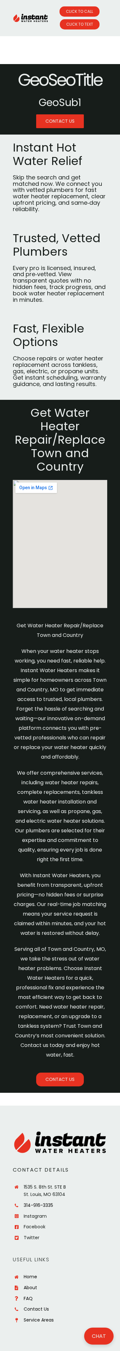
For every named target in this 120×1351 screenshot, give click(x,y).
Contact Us (36, 1309)
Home (30, 1276)
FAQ (28, 1298)
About (30, 1287)
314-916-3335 (38, 1205)
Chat (99, 1336)
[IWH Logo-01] (30, 16)
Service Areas (39, 1320)
